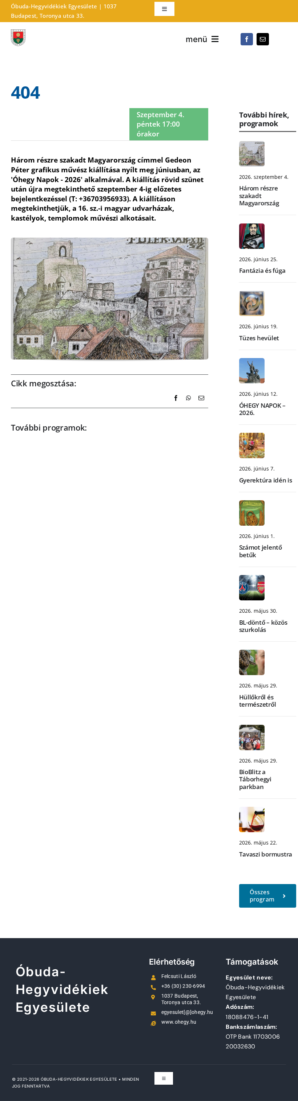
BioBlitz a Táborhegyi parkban (255, 779)
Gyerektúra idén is (265, 480)
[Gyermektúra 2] (252, 436)
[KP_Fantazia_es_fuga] (252, 227)
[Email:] (201, 406)
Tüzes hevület (259, 338)
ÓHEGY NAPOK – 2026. (262, 409)
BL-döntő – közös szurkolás (263, 626)
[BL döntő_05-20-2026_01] (252, 578)
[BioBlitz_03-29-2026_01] (252, 728)
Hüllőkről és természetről (257, 700)
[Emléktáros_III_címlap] (252, 504)
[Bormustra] (252, 810)
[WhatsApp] (188, 406)
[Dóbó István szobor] (252, 361)
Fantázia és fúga (262, 270)
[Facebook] (175, 406)
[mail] (263, 39)
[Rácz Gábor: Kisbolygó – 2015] (252, 294)
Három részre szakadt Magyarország (259, 195)
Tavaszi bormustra (266, 854)
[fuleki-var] (252, 144)
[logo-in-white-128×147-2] (18, 33)
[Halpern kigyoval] (252, 653)
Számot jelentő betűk (260, 551)
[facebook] (247, 39)
